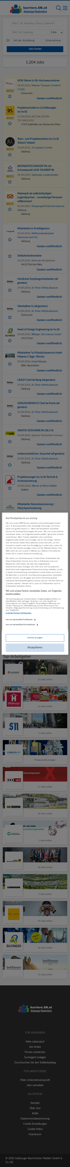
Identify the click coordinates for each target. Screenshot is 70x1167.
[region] (35, 583)
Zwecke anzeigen (35, 638)
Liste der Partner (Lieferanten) (18, 613)
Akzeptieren (35, 647)
